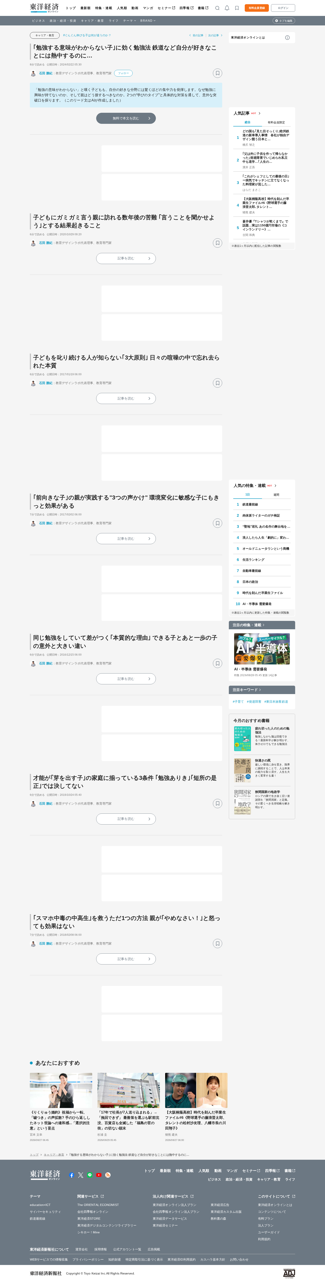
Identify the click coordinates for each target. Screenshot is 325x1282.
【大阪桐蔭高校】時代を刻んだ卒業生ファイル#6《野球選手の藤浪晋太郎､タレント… (266, 203)
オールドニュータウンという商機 (266, 548)
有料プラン (266, 1218)
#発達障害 (254, 701)
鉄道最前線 (250, 504)
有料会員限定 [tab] (276, 122)
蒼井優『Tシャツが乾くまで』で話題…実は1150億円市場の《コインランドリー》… (265, 225)
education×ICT (40, 1205)
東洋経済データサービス (170, 1218)
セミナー (164, 8)
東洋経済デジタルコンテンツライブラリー (107, 1225)
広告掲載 (154, 1249)
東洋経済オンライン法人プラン (174, 1205)
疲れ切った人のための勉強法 (272, 730)
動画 (135, 8)
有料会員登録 (257, 8)
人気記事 (242, 113)
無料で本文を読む (126, 118)
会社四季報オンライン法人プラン (176, 1211)
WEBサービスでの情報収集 (49, 1259)
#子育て (238, 701)
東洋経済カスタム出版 (226, 1211)
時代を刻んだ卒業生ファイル (263, 593)
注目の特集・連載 (247, 625)
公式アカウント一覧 (127, 1249)
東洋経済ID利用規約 (182, 1259)
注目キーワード (245, 690)
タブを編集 (285, 20)
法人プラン (266, 1225)
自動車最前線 (252, 570)
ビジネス (38, 20)
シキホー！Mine (88, 1232)
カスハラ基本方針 (212, 1259)
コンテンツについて (272, 1211)
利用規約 (264, 1239)
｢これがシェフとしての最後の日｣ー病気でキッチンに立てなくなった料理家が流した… (266, 180)
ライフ (114, 20)
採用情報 (100, 1249)
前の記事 (198, 35)
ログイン (283, 8)
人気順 (122, 8)
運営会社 (81, 1249)
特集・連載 (104, 8)
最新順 (85, 8)
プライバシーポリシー (88, 1259)
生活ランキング (253, 559)
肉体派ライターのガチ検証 (261, 515)
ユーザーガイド (269, 1232)
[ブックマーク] (217, 73)
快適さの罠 (263, 760)
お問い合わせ (239, 1259)
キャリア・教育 (92, 20)
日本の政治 (250, 582)
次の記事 (213, 35)
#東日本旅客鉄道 (276, 701)
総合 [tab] (247, 122)
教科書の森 (218, 1218)
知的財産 (114, 1259)
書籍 (201, 8)
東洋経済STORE (89, 1218)
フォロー (123, 73)
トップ (71, 8)
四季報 (185, 8)
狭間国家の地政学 (267, 792)
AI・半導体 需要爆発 (257, 604)
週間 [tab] (276, 494)
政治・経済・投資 (63, 20)
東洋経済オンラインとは (248, 37)
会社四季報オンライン (93, 1211)
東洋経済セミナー (165, 1225)
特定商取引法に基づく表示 (144, 1259)
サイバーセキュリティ (45, 1211)
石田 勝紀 (46, 73)
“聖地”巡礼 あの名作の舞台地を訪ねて (267, 526)
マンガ (148, 8)
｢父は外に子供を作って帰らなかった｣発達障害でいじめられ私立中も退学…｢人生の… (265, 157)
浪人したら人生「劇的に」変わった (267, 537)
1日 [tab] (247, 494)
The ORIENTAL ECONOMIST (98, 1205)
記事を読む (126, 258)
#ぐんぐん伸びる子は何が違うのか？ (87, 35)
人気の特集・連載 (250, 485)
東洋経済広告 (220, 1205)
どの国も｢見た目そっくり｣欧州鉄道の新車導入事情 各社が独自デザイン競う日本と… (266, 135)
